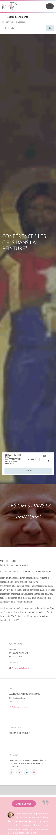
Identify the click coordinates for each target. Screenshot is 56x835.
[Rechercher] (50, 28)
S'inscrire (28, 471)
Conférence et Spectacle (16, 22)
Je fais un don (24, 803)
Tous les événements (17, 17)
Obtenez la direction (20, 707)
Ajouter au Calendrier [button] (21, 668)
